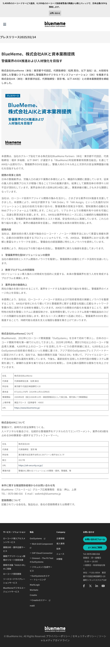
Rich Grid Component (43, 543)
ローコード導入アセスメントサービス (14, 540)
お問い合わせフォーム (95, 539)
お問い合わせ (55, 13)
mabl (32, 605)
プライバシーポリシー (58, 636)
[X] (90, 586)
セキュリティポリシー (84, 636)
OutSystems (37, 538)
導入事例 (60, 543)
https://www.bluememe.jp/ (27, 407)
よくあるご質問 (95, 547)
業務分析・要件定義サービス (14, 549)
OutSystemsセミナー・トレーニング (40, 577)
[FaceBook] (84, 586)
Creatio (33, 595)
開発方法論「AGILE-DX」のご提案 (14, 567)
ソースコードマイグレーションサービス (14, 581)
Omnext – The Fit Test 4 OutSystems (41, 560)
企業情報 (60, 538)
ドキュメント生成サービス (41, 569)
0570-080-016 (93, 554)
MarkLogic (35, 584)
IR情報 (59, 559)
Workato (34, 589)
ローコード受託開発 (12, 573)
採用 (58, 548)
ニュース (60, 553)
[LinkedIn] (96, 586)
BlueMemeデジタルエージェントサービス (14, 589)
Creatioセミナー (40, 600)
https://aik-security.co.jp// (30, 465)
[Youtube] (103, 586)
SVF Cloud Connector (42, 553)
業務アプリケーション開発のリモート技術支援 (14, 558)
